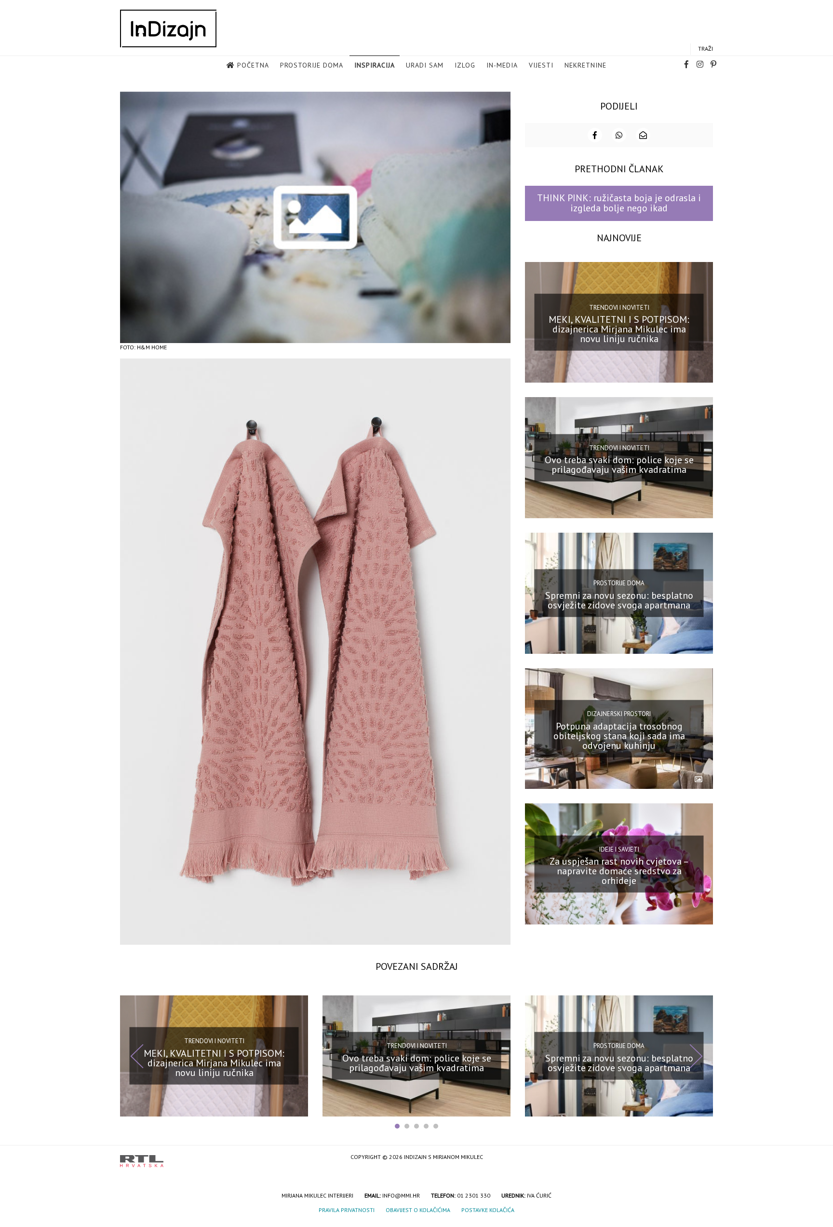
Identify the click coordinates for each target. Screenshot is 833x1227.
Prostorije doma (311, 65)
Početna (253, 65)
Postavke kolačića (487, 1209)
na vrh (703, 1157)
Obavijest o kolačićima (418, 1209)
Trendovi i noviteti (619, 307)
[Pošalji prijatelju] (643, 135)
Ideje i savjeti (619, 849)
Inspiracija (374, 65)
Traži (705, 48)
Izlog (465, 65)
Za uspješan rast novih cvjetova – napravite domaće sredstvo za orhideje (619, 871)
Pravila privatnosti (347, 1209)
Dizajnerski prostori (619, 714)
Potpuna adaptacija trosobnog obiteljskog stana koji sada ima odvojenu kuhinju (619, 735)
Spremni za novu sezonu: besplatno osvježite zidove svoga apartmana (619, 600)
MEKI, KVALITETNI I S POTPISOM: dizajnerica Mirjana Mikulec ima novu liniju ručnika (619, 329)
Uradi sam (424, 65)
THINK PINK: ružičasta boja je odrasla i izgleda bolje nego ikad (619, 203)
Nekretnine (585, 65)
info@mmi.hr (401, 1195)
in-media (502, 65)
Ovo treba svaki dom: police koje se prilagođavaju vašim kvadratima (619, 465)
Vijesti (541, 65)
